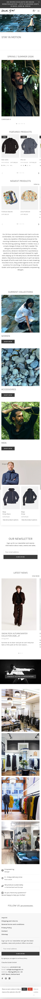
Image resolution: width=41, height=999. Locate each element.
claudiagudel (26, 906)
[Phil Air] (29, 146)
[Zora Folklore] (29, 198)
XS (21, 165)
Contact (4, 931)
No (30, 989)
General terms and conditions (12, 924)
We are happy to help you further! (13, 895)
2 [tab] (18, 123)
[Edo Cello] (10, 146)
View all (37, 184)
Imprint (4, 918)
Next (39, 173)
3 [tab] (19, 123)
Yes (24, 989)
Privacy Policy (6, 928)
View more (36, 576)
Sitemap (4, 934)
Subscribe (20, 557)
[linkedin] (9, 979)
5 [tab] (23, 123)
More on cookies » (36, 992)
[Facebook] (2, 979)
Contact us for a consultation (20, 676)
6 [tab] (24, 123)
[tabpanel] (20, 90)
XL (8, 165)
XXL (11, 165)
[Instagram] (6, 979)
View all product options (10, 520)
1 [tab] (16, 123)
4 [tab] (21, 123)
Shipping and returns (9, 921)
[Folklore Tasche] (10, 198)
